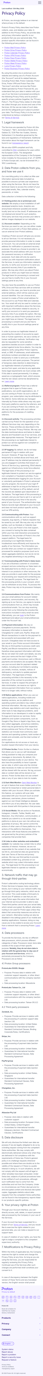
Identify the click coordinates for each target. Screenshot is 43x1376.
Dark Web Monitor (29, 782)
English (8, 1343)
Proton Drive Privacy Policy (15, 50)
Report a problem (9, 1354)
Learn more (9, 381)
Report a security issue (11, 1357)
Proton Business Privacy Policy (17, 68)
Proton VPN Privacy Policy (15, 55)
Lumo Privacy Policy (12, 66)
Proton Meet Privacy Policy (15, 63)
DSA (15, 150)
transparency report (20, 143)
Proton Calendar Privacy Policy (17, 53)
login (22, 615)
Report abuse (7, 1352)
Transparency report (8, 1368)
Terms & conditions (8, 1366)
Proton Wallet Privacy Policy (15, 61)
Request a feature (9, 1360)
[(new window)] (3, 1297)
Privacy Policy (6, 1364)
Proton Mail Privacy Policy (15, 47)
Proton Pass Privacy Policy (15, 58)
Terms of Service (12, 118)
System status (7, 1349)
